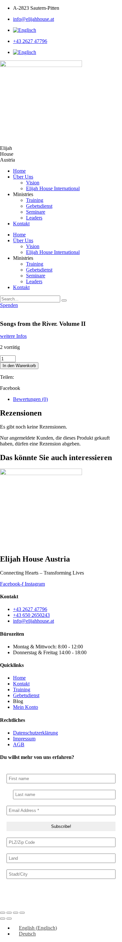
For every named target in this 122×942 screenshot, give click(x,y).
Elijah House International (53, 188)
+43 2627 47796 (30, 41)
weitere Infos (13, 336)
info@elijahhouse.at (33, 19)
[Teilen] (15, 913)
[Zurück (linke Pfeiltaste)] (2, 919)
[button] (61, 388)
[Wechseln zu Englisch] (24, 30)
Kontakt (21, 223)
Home (19, 171)
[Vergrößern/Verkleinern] (2, 913)
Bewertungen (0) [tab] (30, 399)
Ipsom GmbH (58, 900)
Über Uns (23, 176)
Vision (32, 182)
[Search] (64, 300)
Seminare (35, 212)
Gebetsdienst (39, 206)
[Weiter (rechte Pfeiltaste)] (9, 919)
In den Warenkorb (19, 365)
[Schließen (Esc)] (22, 913)
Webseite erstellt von (21, 900)
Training (34, 200)
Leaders (34, 217)
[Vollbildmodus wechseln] (9, 913)
